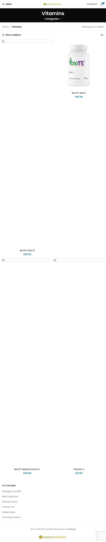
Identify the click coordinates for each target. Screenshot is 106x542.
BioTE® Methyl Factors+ (27, 469)
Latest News (8, 512)
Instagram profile (11, 491)
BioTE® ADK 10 (27, 250)
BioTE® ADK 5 (79, 93)
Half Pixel (71, 529)
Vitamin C (78, 469)
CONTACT (92, 4)
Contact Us (8, 506)
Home (5, 26)
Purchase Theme (11, 517)
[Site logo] (53, 4)
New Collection (10, 496)
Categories (52, 19)
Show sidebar (13, 35)
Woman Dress (9, 501)
